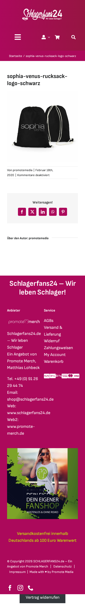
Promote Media (62, 572)
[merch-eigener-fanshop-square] (42, 450)
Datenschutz (62, 566)
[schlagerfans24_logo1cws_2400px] (42, 7)
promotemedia (22, 170)
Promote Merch (37, 566)
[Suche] (73, 37)
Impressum (17, 572)
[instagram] (20, 588)
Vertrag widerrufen (43, 597)
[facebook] (10, 588)
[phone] (31, 588)
